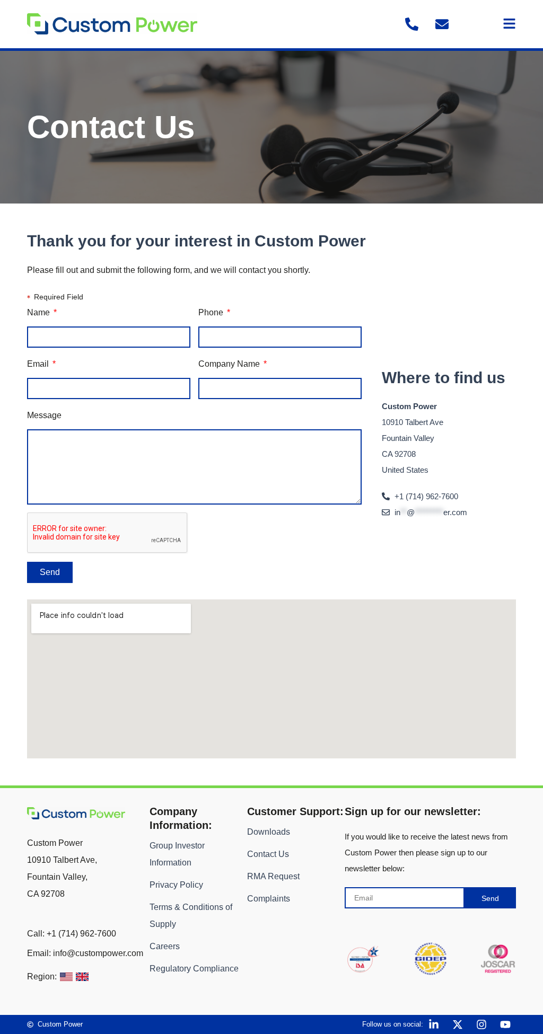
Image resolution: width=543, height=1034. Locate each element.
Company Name (230, 363)
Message (44, 415)
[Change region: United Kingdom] (82, 977)
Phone (211, 312)
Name (39, 312)
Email (39, 363)
